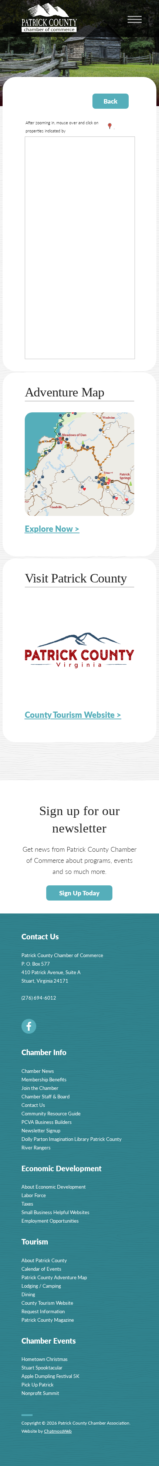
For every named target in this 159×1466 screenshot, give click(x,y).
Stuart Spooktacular (41, 1367)
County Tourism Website (47, 1302)
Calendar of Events (41, 1268)
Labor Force (33, 1195)
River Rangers (36, 1147)
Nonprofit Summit (40, 1392)
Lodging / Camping (41, 1285)
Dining (28, 1294)
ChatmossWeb (58, 1431)
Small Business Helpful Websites (55, 1212)
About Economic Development (53, 1186)
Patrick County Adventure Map (54, 1277)
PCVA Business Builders (46, 1121)
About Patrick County (44, 1260)
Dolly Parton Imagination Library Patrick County (71, 1138)
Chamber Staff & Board (45, 1096)
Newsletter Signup (40, 1130)
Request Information (43, 1311)
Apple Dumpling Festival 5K (50, 1375)
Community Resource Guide (51, 1113)
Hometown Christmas (44, 1358)
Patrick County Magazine (47, 1319)
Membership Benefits (44, 1079)
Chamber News (37, 1070)
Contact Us (33, 1104)
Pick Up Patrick (37, 1384)
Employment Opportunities (50, 1220)
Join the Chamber (39, 1087)
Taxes (27, 1203)
